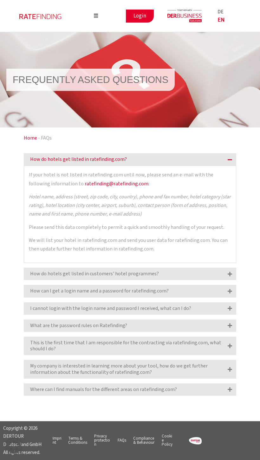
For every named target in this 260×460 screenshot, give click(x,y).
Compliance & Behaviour (143, 440)
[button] (96, 16)
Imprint (57, 440)
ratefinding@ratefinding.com (116, 183)
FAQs (122, 440)
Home (30, 137)
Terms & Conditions (77, 440)
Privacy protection (102, 440)
